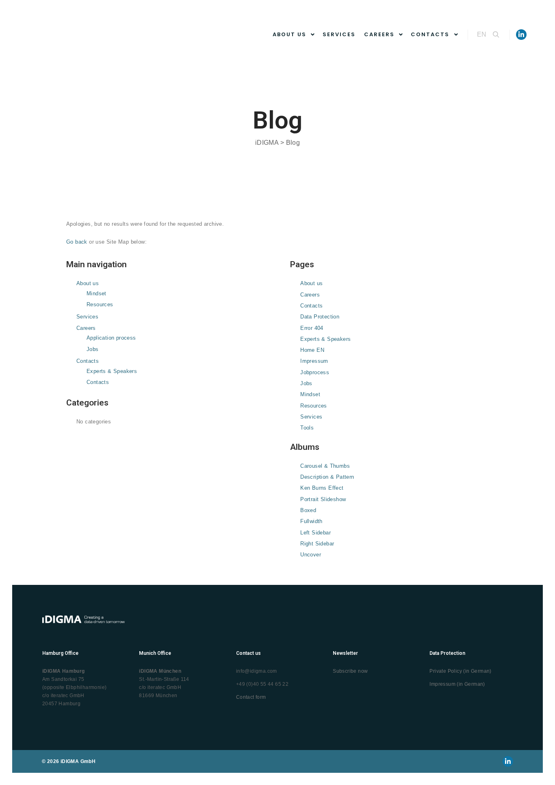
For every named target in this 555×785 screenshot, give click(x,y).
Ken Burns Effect (321, 488)
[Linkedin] (521, 34)
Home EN (312, 350)
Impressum (314, 361)
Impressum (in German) (457, 684)
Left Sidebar (315, 533)
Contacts (87, 361)
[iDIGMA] (93, 34)
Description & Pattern (327, 477)
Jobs (93, 349)
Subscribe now (350, 671)
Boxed (308, 510)
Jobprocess (314, 372)
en (481, 34)
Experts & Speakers (112, 371)
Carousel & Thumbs (325, 466)
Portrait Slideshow (323, 499)
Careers (86, 328)
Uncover (310, 555)
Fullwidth (311, 521)
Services (87, 317)
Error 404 (311, 328)
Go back (76, 242)
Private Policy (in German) (460, 671)
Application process (111, 338)
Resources (100, 304)
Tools (307, 428)
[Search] (496, 34)
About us (87, 283)
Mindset (96, 293)
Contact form (251, 697)
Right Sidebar (317, 544)
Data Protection (319, 317)
